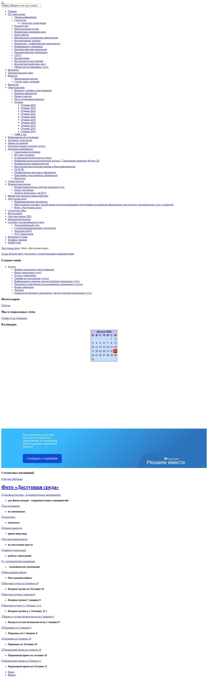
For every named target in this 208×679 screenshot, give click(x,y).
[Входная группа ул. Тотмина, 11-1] (21, 605)
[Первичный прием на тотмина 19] (21, 649)
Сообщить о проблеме (42, 458)
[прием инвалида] (11, 528)
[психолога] (8, 517)
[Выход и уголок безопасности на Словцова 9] (27, 616)
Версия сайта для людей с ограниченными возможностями (41, 253)
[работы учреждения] (13, 550)
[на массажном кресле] (14, 539)
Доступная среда (10, 248)
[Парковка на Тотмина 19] (16, 638)
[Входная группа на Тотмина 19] (19, 583)
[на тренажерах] (10, 506)
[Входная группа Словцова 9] (18, 594)
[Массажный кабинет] (14, 572)
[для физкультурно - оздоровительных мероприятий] (31, 495)
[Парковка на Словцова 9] (16, 627)
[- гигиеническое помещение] (18, 561)
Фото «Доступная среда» (30, 487)
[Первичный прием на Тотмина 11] (21, 660)
